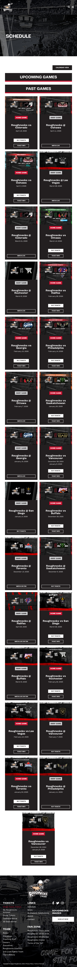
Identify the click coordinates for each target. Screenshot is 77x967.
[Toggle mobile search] (69, 7)
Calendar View (62, 67)
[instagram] (62, 903)
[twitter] (57, 903)
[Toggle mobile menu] (73, 7)
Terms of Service (39, 964)
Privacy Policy (29, 964)
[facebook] (53, 903)
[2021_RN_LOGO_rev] (38, 880)
